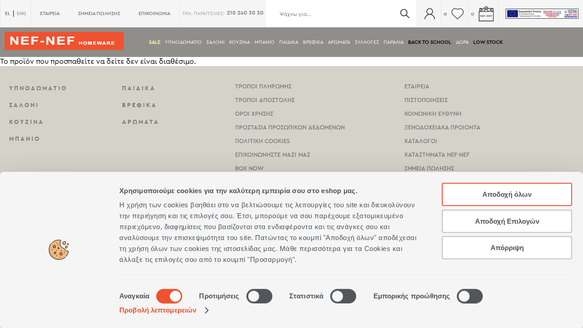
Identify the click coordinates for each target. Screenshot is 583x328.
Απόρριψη (507, 247)
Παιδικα (288, 42)
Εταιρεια (417, 86)
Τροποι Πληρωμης (263, 86)
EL (7, 13)
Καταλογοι (420, 141)
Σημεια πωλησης (429, 168)
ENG (21, 13)
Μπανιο (265, 42)
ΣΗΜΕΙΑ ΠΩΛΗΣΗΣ (99, 13)
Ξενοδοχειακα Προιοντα (442, 127)
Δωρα (462, 42)
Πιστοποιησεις (426, 100)
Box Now (249, 168)
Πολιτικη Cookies (262, 141)
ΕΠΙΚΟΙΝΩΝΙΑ (154, 13)
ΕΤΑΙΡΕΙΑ (50, 13)
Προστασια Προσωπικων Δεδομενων (290, 127)
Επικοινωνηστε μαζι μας (272, 155)
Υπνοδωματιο (183, 42)
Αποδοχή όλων (507, 194)
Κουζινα (239, 42)
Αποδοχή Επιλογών (507, 221)
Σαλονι (215, 42)
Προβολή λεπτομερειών (157, 310)
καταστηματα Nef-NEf (437, 155)
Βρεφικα (313, 42)
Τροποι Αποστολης (265, 100)
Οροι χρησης (254, 114)
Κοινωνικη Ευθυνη (432, 114)
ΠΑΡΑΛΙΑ (394, 42)
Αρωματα (339, 42)
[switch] (259, 296)
